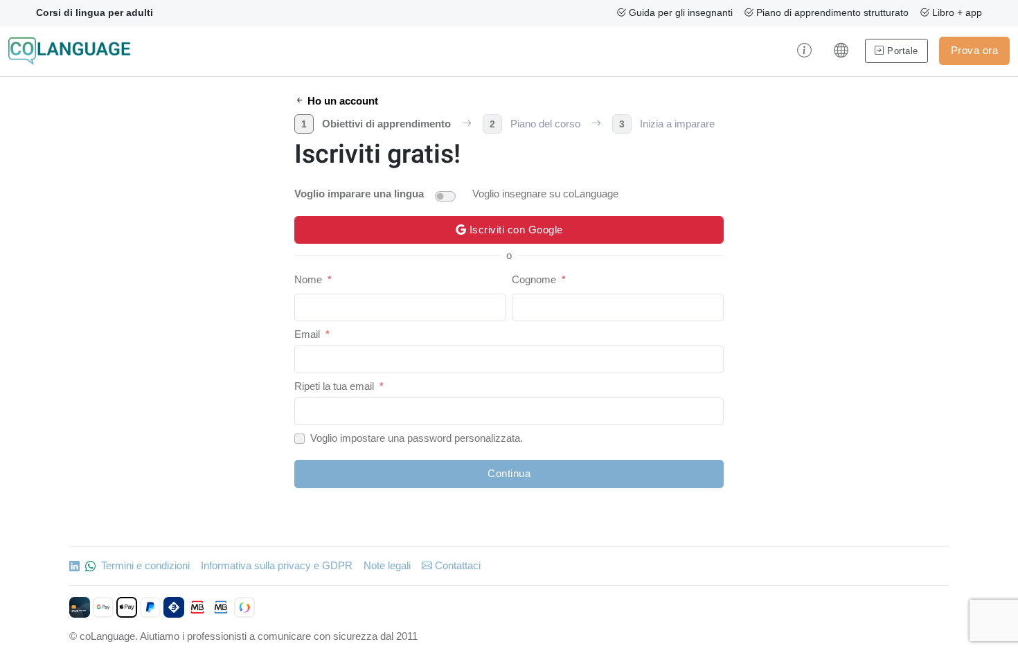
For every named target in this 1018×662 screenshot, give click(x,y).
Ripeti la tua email (334, 386)
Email (307, 334)
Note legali (387, 565)
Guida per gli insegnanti (679, 12)
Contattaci (456, 565)
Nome (308, 279)
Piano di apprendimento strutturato (831, 12)
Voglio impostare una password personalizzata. (416, 438)
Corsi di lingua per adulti (94, 12)
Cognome (534, 279)
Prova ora (975, 50)
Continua (509, 473)
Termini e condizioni (145, 565)
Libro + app (955, 12)
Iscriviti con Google (514, 229)
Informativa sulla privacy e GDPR (276, 565)
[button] (804, 51)
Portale (901, 51)
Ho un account (341, 101)
